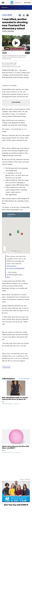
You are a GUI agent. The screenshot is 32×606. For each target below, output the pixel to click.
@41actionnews (11, 266)
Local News (7, 15)
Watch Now (27, 2)
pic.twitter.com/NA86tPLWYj (15, 268)
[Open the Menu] (2, 2)
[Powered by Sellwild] (27, 479)
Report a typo (6, 367)
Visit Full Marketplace (24, 378)
